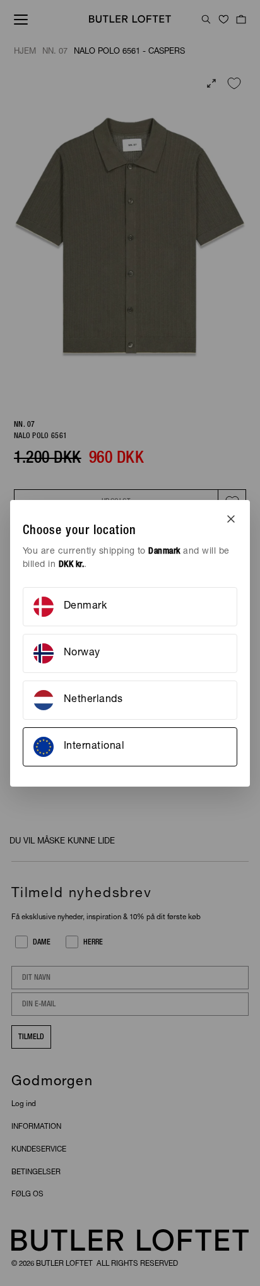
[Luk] (231, 519)
